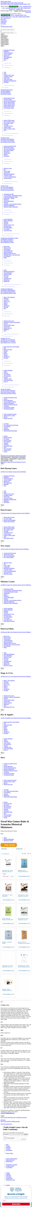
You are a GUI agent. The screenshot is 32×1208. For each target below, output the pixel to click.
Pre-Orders (6, 439)
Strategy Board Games (9, 103)
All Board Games (5, 513)
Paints (5, 257)
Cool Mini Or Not (8, 126)
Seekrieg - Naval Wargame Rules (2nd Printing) (23, 871)
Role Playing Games (5, 457)
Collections (3, 22)
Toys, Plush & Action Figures (11, 425)
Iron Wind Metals (8, 227)
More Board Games (8, 538)
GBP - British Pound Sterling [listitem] (22, 16)
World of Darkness (8, 53)
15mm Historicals (8, 250)
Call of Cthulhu (7, 54)
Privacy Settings (9, 1151)
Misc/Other (6, 429)
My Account (14, 462)
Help (7, 1144)
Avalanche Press (8, 178)
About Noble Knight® (11, 1158)
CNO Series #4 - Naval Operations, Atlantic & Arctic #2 (7, 871)
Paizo (5, 73)
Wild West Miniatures (9, 205)
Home (5, 837)
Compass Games (8, 175)
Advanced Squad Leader (10, 146)
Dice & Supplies (4, 44)
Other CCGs (7, 301)
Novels (5, 399)
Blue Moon (6, 280)
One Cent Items (7, 448)
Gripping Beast (7, 278)
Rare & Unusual (8, 437)
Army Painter (7, 374)
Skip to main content (6, 1)
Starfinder (6, 58)
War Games (4, 37)
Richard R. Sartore (8, 840)
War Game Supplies (9, 150)
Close (2, 1115)
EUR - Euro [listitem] (17, 8)
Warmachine (7, 198)
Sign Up (26, 1134)
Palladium (6, 82)
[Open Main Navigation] (1, 25)
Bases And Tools (8, 349)
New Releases (7, 441)
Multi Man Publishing (9, 174)
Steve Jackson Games (9, 121)
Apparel (6, 428)
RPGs (2, 34)
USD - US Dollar (13, 6)
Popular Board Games (9, 98)
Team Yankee (7, 249)
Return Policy (9, 1161)
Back (2, 463)
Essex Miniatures (8, 273)
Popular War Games (9, 147)
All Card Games (8, 99)
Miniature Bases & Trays (10, 253)
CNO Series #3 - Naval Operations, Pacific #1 (7, 966)
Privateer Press (7, 226)
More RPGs (7, 502)
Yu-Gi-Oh (6, 300)
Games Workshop (8, 219)
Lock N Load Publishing (10, 176)
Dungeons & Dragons (9, 50)
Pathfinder (6, 51)
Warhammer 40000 (8, 589)
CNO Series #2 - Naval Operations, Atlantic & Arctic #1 (23, 895)
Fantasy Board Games (9, 105)
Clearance (6, 444)
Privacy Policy (9, 1153)
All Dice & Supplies (6, 718)
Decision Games (8, 168)
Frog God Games (8, 79)
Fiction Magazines (8, 400)
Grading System (10, 1166)
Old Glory (6, 275)
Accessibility (9, 1167)
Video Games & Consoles (10, 414)
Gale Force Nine (8, 230)
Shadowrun (6, 55)
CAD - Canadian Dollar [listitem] (8, 8)
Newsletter (8, 1177)
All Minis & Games (5, 585)
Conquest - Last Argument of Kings (12, 204)
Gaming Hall (4, 21)
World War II (7, 153)
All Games (3, 23)
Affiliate (8, 1174)
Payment (8, 1148)
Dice (5, 60)
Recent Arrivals (7, 440)
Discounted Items (8, 446)
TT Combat (6, 229)
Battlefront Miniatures (9, 271)
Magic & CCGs (4, 42)
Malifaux (6, 202)
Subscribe (16, 1204)
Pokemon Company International (12, 322)
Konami (6, 323)
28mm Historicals (8, 252)
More (2, 45)
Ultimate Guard (7, 378)
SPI (5, 169)
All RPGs (3, 471)
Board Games (4, 36)
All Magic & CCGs (5, 676)
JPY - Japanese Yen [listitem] (18, 9)
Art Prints (6, 423)
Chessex (6, 377)
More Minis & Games (9, 621)
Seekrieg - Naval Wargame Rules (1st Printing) (7, 990)
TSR (5, 72)
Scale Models (7, 256)
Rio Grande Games (8, 123)
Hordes (12, 198)
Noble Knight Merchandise (10, 430)
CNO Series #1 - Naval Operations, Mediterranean (7, 895)
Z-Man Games (7, 127)
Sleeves (5, 304)
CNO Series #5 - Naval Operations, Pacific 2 (23, 919)
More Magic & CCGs (9, 707)
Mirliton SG (7, 281)
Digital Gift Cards (8, 418)
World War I (7, 151)
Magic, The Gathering (9, 297)
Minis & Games (4, 39)
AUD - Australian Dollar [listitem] (25, 6)
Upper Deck (7, 326)
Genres (5, 451)
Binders (6, 303)
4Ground (6, 223)
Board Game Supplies (9, 102)
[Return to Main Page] (1, 465)
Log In (12, 13)
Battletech (6, 199)
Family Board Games (9, 106)
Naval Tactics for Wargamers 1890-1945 (7, 919)
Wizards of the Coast (9, 75)
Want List (7, 13)
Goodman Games (8, 76)
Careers (8, 1172)
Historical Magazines (9, 403)
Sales (5, 447)
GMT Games (7, 171)
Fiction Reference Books (10, 401)
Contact (27, 12)
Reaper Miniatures (8, 220)
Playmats (6, 307)
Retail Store (28, 10)
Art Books (6, 406)
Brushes (6, 351)
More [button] (2, 833)
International (9, 1150)
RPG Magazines (8, 57)
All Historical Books (9, 408)
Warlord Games (7, 274)
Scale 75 (6, 381)
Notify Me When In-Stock (24, 876)
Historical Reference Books (10, 404)
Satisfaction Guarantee (11, 1164)
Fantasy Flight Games (9, 120)
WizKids (6, 222)
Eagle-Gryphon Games (9, 128)
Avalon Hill (6, 172)
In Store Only (7, 450)
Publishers (23, 471)
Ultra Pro (6, 373)
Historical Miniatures (9, 839)
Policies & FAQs (10, 1160)
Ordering (8, 1147)
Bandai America (8, 328)
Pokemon (6, 298)
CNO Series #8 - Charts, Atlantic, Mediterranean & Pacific (24, 966)
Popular (6, 436)
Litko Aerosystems (8, 380)
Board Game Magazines (10, 101)
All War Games (4, 549)
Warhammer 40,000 (8, 194)
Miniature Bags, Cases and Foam (12, 254)
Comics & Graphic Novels (10, 397)
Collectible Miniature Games (11, 197)
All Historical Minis (5, 632)
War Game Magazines (9, 149)
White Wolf (6, 78)
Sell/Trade (3, 19)
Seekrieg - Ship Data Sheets (7, 943)
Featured (6, 443)
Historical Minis (4, 41)
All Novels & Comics (9, 407)
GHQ (5, 270)
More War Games (8, 574)
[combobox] (8, 29)
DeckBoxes (6, 305)
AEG (5, 130)
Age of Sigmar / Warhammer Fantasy (13, 195)
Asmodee (6, 124)
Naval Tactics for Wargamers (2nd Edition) (24, 943)
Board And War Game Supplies (11, 346)
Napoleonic (6, 156)
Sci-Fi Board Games (9, 108)
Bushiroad (6, 329)
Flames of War (7, 247)
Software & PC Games (9, 415)
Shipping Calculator (10, 1163)
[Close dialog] (30, 1187)
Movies (5, 417)
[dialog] (16, 1059)
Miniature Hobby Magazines (11, 206)
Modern (6, 154)
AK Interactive (7, 376)
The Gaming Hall (10, 455)
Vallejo (5, 371)
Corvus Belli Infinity (9, 201)
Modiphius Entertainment (10, 80)
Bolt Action (6, 246)
